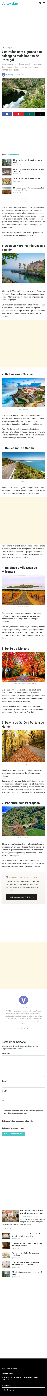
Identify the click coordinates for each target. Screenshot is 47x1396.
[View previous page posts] (21, 200)
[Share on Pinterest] (18, 114)
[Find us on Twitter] (5, 1390)
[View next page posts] (25, 200)
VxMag (10, 74)
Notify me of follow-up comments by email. (17, 1121)
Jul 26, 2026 (17, 192)
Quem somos (17, 1377)
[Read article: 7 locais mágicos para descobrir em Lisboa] (6, 181)
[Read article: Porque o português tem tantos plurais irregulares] (6, 1255)
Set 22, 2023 (20, 74)
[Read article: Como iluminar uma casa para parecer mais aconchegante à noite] (6, 1245)
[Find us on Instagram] (10, 1390)
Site (3, 1101)
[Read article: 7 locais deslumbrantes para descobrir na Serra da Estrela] (6, 171)
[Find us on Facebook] (2, 1390)
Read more (8, 1228)
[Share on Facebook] (7, 114)
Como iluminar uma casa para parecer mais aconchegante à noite (27, 1244)
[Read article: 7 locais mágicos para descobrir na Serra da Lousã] (6, 162)
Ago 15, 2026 (17, 173)
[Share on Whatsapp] (29, 114)
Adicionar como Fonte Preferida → (21, 897)
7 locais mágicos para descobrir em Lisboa (27, 179)
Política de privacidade (31, 1377)
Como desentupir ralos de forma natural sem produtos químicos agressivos (27, 1235)
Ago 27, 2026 (17, 164)
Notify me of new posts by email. (13, 1128)
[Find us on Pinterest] (7, 1390)
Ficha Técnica (6, 1377)
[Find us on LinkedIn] (13, 1390)
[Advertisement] (23, 343)
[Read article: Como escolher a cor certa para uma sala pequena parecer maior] (10, 1216)
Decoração (7, 1211)
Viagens (9, 48)
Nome (4, 1081)
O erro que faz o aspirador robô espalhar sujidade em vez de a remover (26, 1263)
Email (4, 1091)
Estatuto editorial (7, 1380)
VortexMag (10, 3)
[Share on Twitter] (40, 114)
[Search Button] (40, 3)
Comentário (7, 1053)
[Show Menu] (44, 3)
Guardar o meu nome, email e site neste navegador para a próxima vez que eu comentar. (24, 1112)
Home (3, 48)
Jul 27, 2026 (17, 181)
